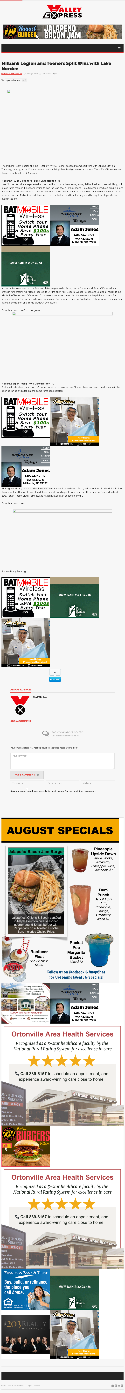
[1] (74, 421)
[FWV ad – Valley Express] (25, 1003)
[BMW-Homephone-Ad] (25, 225)
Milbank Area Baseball (12, 74)
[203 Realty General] (25, 1334)
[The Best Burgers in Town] (25, 1146)
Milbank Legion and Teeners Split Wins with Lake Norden (56, 66)
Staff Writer (46, 74)
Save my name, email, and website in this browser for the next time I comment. (53, 791)
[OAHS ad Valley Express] (62, 1074)
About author (20, 689)
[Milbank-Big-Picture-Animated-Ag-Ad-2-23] (25, 266)
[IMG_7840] (60, 900)
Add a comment (20, 721)
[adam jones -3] (74, 225)
